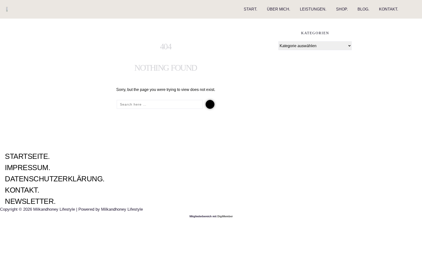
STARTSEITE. (27, 156)
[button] (412, 9)
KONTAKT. (388, 9)
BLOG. (363, 9)
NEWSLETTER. (30, 201)
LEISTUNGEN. (313, 9)
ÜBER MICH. (278, 9)
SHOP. (342, 9)
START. (250, 9)
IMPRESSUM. (27, 168)
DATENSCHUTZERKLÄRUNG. (55, 179)
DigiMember (225, 216)
